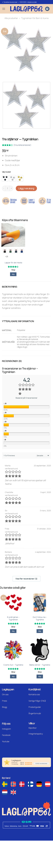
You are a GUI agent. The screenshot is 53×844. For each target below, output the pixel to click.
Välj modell (6, 172)
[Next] (12, 75)
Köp (13, 274)
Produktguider (35, 707)
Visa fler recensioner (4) (26, 578)
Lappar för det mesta (13, 263)
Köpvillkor (33, 728)
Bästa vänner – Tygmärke (39, 665)
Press (4, 700)
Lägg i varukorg (26, 188)
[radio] (5, 178)
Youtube (5, 741)
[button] (3, 8)
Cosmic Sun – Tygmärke (13, 665)
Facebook (6, 735)
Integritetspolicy (36, 733)
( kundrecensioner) (22, 145)
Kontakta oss (34, 694)
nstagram (6, 729)
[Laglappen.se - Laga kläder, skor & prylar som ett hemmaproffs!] (26, 8)
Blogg (4, 707)
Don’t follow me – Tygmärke (40, 618)
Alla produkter (11, 18)
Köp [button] (13, 631)
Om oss (5, 694)
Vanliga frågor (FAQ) (37, 700)
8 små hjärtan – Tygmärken (13, 618)
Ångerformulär (35, 713)
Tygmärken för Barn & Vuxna (35, 18)
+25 (6, 256)
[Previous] (4, 75)
